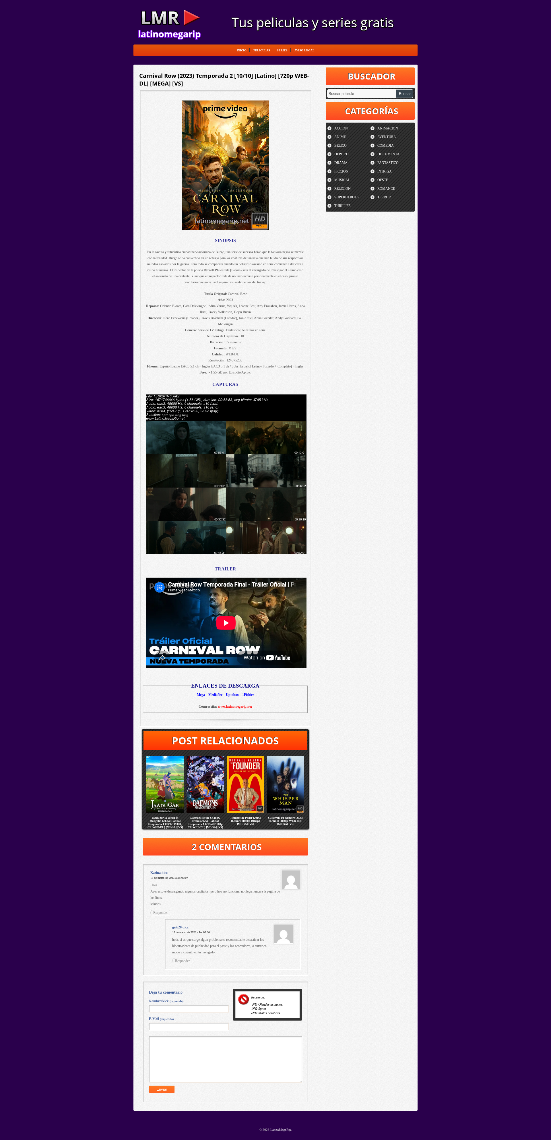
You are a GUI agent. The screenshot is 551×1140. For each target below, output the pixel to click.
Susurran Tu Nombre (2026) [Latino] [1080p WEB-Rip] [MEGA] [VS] (285, 821)
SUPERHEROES (346, 197)
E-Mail (161, 1019)
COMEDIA (385, 146)
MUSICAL (342, 180)
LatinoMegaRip (169, 22)
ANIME (340, 137)
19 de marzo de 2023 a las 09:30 (191, 932)
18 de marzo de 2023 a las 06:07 (169, 877)
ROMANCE (386, 189)
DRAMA (341, 163)
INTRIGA (384, 171)
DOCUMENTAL (389, 154)
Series (282, 50)
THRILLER (342, 206)
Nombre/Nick (166, 1001)
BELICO (340, 146)
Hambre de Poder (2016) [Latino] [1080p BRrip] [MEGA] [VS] (245, 821)
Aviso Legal (304, 50)
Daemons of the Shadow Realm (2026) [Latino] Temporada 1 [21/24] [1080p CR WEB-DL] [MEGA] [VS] (205, 822)
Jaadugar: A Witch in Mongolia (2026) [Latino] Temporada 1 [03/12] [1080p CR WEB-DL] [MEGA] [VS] (165, 822)
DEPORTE (342, 154)
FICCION (341, 171)
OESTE (382, 180)
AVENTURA (386, 137)
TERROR (384, 197)
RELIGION (342, 189)
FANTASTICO (388, 163)
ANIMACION (387, 128)
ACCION (341, 128)
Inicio (242, 50)
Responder (160, 913)
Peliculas (261, 50)
